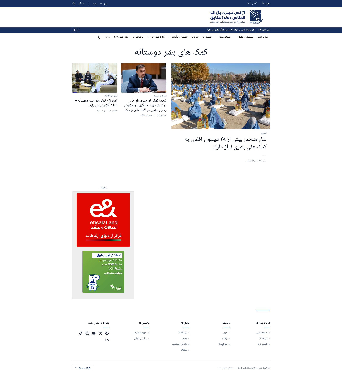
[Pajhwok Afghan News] (236, 17)
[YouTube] (94, 333)
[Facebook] (107, 333)
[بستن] (78, 30)
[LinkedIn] (107, 340)
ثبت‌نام (82, 3)
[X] (100, 333)
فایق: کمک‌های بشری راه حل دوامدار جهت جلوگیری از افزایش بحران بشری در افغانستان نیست (145, 105)
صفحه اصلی (262, 37)
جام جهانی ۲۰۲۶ (121, 37)
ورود (94, 3)
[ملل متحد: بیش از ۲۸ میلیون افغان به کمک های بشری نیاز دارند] (220, 96)
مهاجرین (194, 37)
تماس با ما (252, 3)
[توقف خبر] (74, 30)
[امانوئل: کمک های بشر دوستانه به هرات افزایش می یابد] (94, 78)
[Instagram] (87, 333)
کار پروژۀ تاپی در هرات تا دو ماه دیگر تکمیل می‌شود (231, 30)
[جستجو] (74, 3)
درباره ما (266, 3)
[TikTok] (81, 333)
